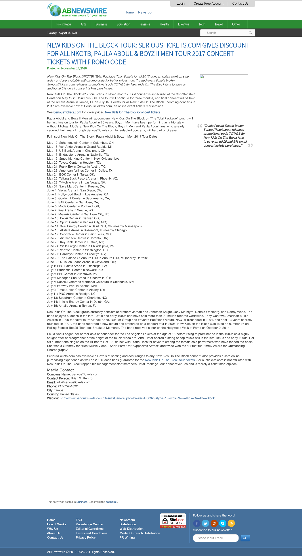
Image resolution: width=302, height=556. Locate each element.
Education (123, 24)
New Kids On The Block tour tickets (170, 360)
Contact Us (240, 3)
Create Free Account (208, 3)
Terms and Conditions (91, 533)
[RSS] (231, 524)
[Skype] (222, 524)
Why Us (52, 528)
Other (236, 24)
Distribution (128, 524)
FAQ (79, 520)
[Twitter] (205, 524)
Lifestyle (183, 24)
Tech (202, 24)
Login (181, 3)
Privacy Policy (86, 537)
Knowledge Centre (89, 524)
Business (101, 24)
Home (129, 12)
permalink (111, 501)
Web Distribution (131, 528)
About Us (53, 533)
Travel (219, 24)
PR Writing (127, 537)
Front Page (63, 24)
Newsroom (146, 12)
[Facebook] (197, 524)
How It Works (56, 524)
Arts (83, 24)
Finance (145, 24)
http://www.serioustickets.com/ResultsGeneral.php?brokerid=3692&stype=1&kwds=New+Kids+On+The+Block (137, 398)
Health (164, 24)
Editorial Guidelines (89, 528)
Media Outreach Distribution (140, 533)
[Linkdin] (214, 524)
